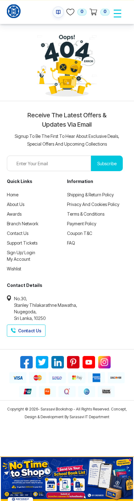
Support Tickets (22, 243)
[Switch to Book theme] (58, 12)
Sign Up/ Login (21, 252)
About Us (15, 204)
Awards (14, 214)
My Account (18, 259)
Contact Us (17, 233)
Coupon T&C (79, 233)
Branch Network (22, 223)
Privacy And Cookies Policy (93, 204)
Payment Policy (81, 223)
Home (12, 194)
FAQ (71, 243)
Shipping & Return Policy (90, 194)
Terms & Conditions (85, 214)
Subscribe (107, 163)
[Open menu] (117, 13)
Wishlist (14, 268)
